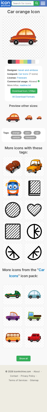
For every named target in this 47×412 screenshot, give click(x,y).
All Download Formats (23, 96)
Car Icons (23, 74)
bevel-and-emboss (28, 70)
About (37, 371)
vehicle (16, 137)
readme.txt (25, 85)
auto (27, 132)
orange (16, 132)
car (37, 132)
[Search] (37, 3)
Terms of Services (18, 380)
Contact (14, 376)
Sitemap (34, 380)
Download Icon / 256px (24, 91)
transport (30, 137)
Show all (23, 358)
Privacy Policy (28, 376)
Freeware (22, 77)
